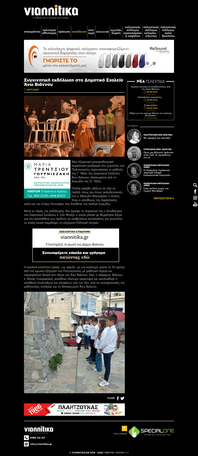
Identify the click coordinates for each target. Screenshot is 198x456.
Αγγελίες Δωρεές (116, 32)
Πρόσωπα (64, 31)
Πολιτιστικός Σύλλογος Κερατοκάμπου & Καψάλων (133, 31)
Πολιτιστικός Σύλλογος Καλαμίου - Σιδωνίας (151, 31)
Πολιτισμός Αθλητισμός (49, 32)
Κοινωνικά (102, 31)
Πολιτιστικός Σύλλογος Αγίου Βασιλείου (168, 31)
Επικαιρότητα (32, 31)
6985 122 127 (37, 438)
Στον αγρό (91, 32)
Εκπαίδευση (79, 31)
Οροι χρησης (120, 434)
